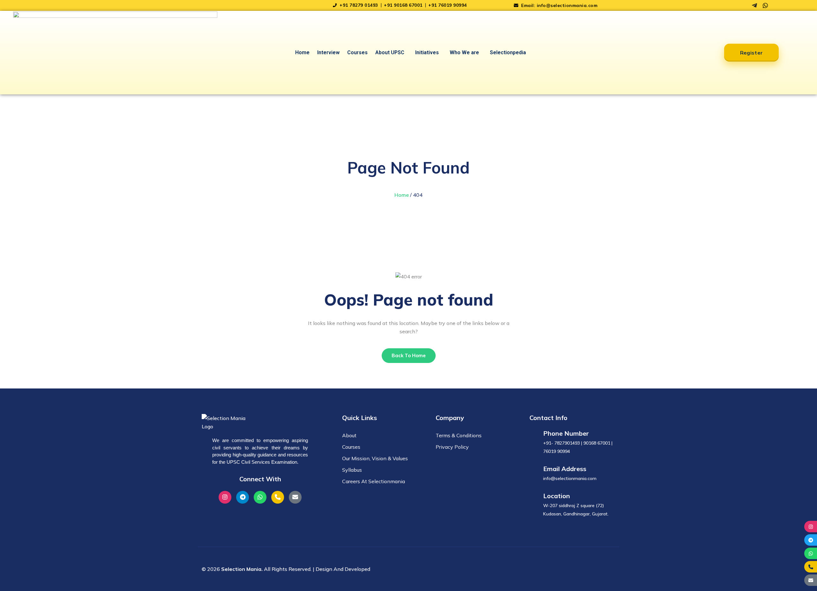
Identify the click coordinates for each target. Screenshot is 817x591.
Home (302, 52)
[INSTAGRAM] (810, 526)
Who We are (464, 52)
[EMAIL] (810, 580)
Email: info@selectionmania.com (558, 5)
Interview (328, 52)
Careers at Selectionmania (373, 481)
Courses (357, 52)
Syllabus (352, 470)
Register (751, 52)
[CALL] (810, 567)
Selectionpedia (508, 52)
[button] (391, 52)
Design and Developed (343, 569)
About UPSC (389, 52)
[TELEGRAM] (810, 540)
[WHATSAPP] (810, 553)
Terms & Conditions (459, 435)
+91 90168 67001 (404, 5)
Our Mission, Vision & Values (375, 458)
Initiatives (427, 52)
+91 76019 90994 (447, 5)
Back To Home (409, 355)
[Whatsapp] (765, 5)
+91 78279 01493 (358, 5)
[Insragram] (743, 5)
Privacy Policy (452, 447)
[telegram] (754, 5)
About (349, 435)
